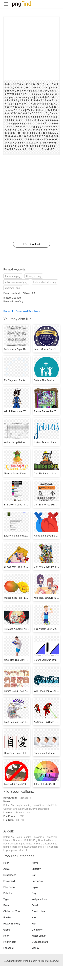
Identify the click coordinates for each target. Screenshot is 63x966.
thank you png (12, 276)
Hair (34, 917)
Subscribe (37, 881)
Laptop (35, 887)
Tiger (6, 899)
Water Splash (39, 935)
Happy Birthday (11, 923)
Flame (35, 862)
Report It (8, 311)
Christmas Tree (11, 911)
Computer (37, 929)
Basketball (9, 881)
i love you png (33, 276)
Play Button (9, 887)
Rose (6, 905)
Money (35, 947)
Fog (34, 893)
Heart (6, 862)
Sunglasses (9, 875)
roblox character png (16, 282)
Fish (34, 923)
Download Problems (27, 311)
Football (7, 917)
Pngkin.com (9, 941)
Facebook (8, 947)
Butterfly (36, 868)
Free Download (31, 244)
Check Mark (38, 911)
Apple (6, 868)
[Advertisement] (31, 48)
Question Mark (40, 941)
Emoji (35, 905)
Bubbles (7, 893)
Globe (6, 929)
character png (12, 288)
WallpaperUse (39, 899)
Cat (33, 875)
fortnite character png (44, 282)
